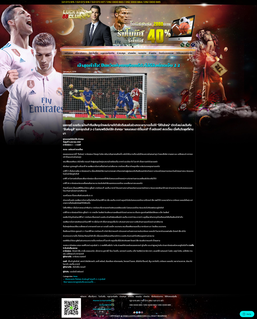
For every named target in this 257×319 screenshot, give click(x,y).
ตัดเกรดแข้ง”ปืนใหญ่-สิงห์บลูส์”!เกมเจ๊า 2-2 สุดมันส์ (84, 279)
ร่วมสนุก (121, 53)
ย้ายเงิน (152, 53)
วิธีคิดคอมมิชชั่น (184, 53)
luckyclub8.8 (105, 304)
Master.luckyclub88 (102, 300)
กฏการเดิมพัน (107, 53)
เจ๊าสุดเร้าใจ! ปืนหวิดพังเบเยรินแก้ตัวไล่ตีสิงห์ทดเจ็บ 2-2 (128, 65)
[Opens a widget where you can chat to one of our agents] (247, 314)
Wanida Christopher (102, 309)
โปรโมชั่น (93, 53)
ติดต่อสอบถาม (166, 53)
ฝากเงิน (132, 53)
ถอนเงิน (142, 53)
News (75, 276)
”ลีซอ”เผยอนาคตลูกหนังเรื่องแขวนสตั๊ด (79, 282)
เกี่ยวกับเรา (80, 53)
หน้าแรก (69, 53)
